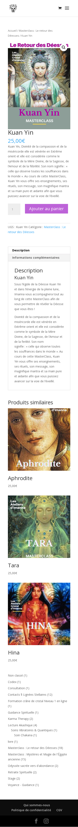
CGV (59, 810)
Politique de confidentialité (31, 810)
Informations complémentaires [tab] (35, 258)
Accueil (12, 30)
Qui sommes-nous (37, 805)
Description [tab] (21, 250)
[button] (63, 47)
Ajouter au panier (46, 208)
